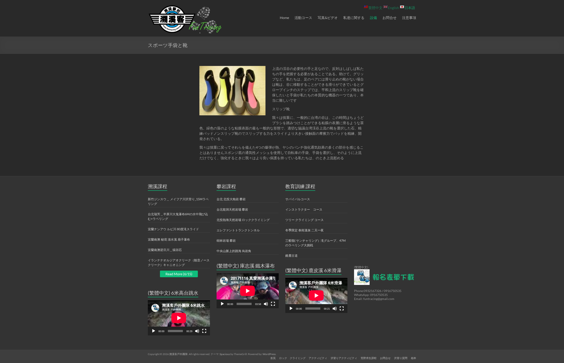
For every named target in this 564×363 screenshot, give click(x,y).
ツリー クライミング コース (304, 220)
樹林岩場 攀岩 (226, 240)
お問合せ (389, 17)
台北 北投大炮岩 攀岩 (231, 199)
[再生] (153, 331)
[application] (179, 317)
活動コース (303, 17)
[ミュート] (197, 331)
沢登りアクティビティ (344, 358)
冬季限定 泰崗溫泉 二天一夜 (304, 230)
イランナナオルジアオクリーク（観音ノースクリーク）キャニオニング (179, 262)
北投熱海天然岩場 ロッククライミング (243, 220)
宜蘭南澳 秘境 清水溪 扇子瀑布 (169, 239)
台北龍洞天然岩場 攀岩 (232, 209)
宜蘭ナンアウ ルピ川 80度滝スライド (173, 229)
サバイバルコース (297, 199)
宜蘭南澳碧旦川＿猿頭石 (165, 250)
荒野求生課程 (369, 358)
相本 (413, 358)
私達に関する (353, 17)
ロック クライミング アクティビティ (303, 358)
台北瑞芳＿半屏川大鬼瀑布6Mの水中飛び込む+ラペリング (178, 216)
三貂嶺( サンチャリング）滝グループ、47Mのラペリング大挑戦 (315, 243)
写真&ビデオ (328, 17)
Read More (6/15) (178, 274)
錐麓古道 (291, 255)
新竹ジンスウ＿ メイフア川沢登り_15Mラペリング (178, 201)
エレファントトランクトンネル (238, 230)
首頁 (273, 358)
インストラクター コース (303, 209)
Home (284, 17)
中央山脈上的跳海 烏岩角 (234, 251)
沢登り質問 (400, 358)
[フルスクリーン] (204, 331)
